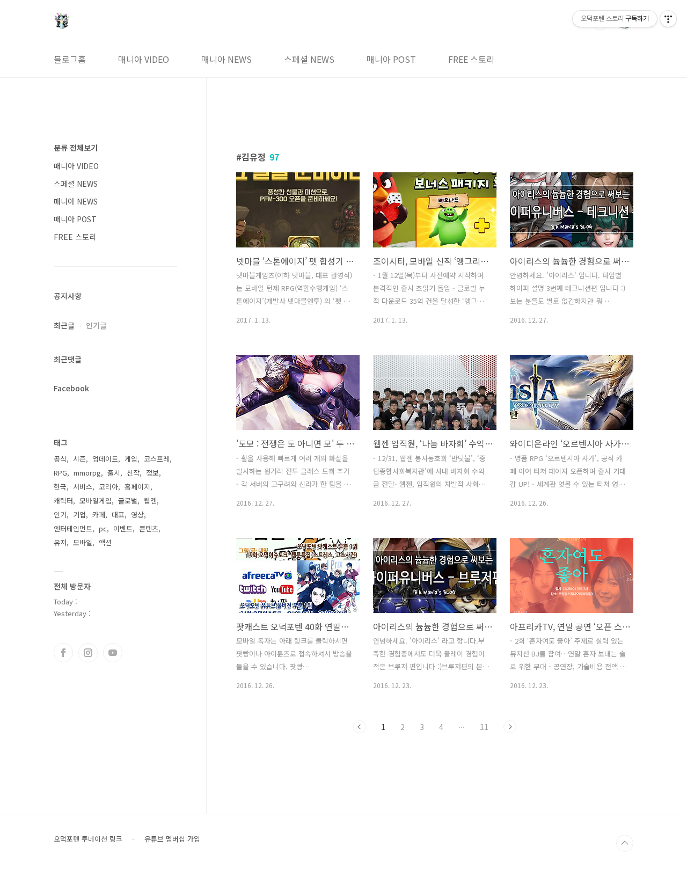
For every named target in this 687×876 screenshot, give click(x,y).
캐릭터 (63, 500)
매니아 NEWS (226, 59)
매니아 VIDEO (143, 59)
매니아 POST (391, 59)
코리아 (108, 486)
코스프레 (157, 459)
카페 (98, 514)
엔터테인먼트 (73, 528)
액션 (105, 542)
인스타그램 (88, 652)
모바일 (82, 542)
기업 (79, 514)
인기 (60, 514)
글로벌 (127, 500)
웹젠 (150, 500)
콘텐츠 (148, 528)
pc (103, 528)
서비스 (82, 486)
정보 (152, 473)
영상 (137, 514)
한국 (60, 486)
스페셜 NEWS (309, 59)
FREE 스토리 (471, 59)
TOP (624, 843)
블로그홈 (70, 59)
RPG (60, 473)
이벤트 (123, 528)
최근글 (64, 325)
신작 (133, 473)
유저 (60, 542)
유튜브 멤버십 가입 (172, 839)
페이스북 (63, 652)
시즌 (79, 459)
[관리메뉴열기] (668, 19)
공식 (60, 459)
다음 (509, 726)
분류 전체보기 (76, 147)
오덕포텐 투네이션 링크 (88, 839)
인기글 (96, 325)
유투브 (112, 652)
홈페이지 (137, 486)
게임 (131, 459)
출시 (113, 473)
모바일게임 (95, 500)
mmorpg (87, 473)
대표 (118, 514)
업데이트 (105, 459)
